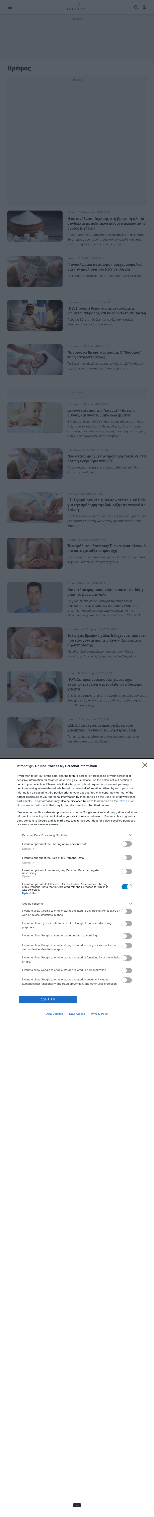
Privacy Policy (99, 1013)
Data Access (77, 1013)
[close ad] (77, 1505)
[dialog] (77, 1137)
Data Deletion (54, 1013)
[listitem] (77, 835)
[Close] (146, 766)
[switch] (127, 844)
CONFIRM (48, 999)
